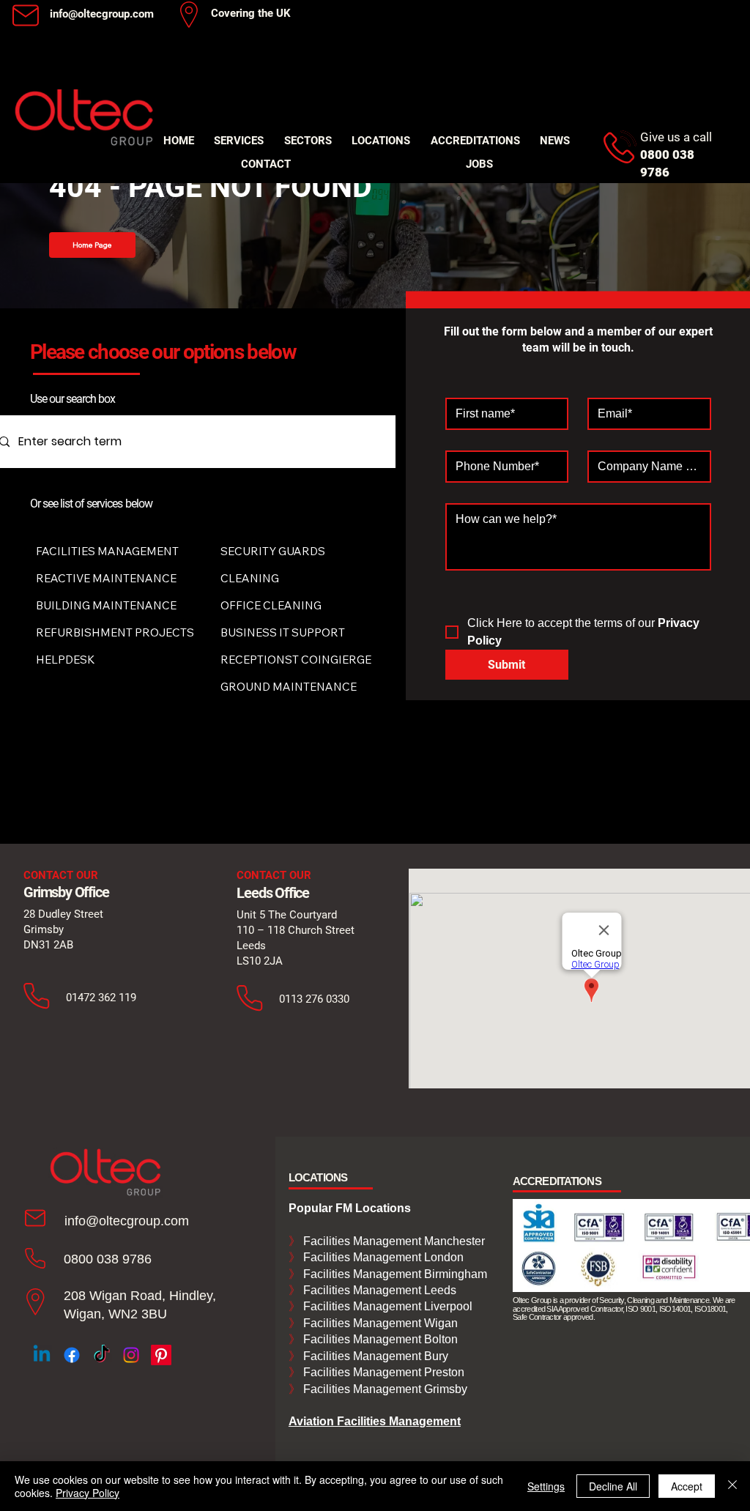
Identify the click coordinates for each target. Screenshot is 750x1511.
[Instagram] (131, 1355)
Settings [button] (546, 1486)
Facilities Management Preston (382, 1372)
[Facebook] (72, 1355)
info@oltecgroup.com (102, 14)
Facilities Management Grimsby (383, 1389)
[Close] (732, 1486)
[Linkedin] (41, 1355)
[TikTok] (102, 1355)
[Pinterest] (161, 1355)
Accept (686, 1486)
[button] (239, 140)
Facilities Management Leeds (378, 1290)
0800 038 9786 (108, 1259)
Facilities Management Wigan (379, 1323)
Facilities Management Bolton (379, 1339)
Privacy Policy (87, 1492)
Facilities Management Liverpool (386, 1306)
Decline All (613, 1486)
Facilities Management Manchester (387, 1241)
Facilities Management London (382, 1257)
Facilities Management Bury (374, 1356)
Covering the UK (251, 13)
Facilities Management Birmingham (393, 1274)
